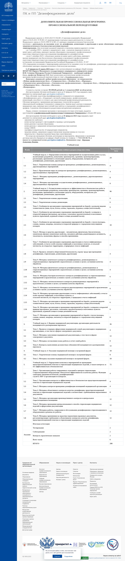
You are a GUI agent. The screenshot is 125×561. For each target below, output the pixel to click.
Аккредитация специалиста (82, 3)
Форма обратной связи (7, 64)
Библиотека (76, 475)
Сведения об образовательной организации (28, 464)
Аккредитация (6, 30)
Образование (6, 25)
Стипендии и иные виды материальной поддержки (29, 502)
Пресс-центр (6, 39)
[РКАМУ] (96, 545)
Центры (41, 491)
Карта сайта (93, 496)
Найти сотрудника (95, 479)
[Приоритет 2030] (63, 544)
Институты (47, 8)
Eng (120, 3)
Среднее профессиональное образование (44, 480)
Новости (75, 469)
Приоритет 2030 (7, 57)
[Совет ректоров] (113, 544)
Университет (32, 8)
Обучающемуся (43, 3)
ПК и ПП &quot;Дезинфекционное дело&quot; (35, 9)
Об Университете (7, 16)
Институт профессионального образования (45, 471)
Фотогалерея (76, 473)
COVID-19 (5, 53)
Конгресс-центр (7, 43)
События (75, 471)
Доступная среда (27, 530)
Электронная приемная (96, 469)
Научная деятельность (62, 477)
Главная (25, 8)
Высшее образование (45, 484)
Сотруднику (61, 3)
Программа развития (9, 70)
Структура (40, 8)
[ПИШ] (80, 544)
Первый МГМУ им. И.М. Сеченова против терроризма (96, 489)
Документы (25, 474)
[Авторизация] (100, 3)
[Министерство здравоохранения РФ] (30, 544)
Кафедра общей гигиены (96, 8)
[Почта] (105, 3)
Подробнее (68, 556)
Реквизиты (93, 481)
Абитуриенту (25, 3)
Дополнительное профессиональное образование (44, 487)
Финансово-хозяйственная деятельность (26, 511)
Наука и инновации (8, 20)
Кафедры (85, 8)
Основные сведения (28, 472)
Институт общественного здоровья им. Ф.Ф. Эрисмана (66, 8)
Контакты (5, 48)
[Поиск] (14, 84)
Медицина (5, 34)
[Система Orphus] (84, 558)
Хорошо (57, 556)
